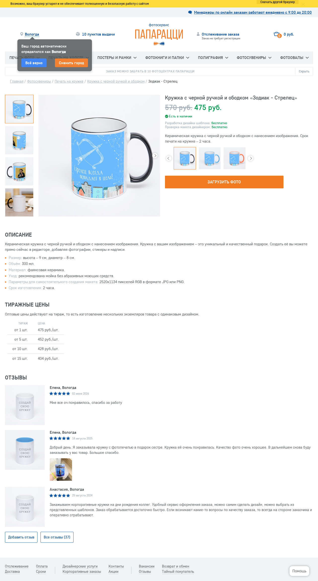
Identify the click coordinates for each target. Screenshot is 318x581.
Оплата (42, 566)
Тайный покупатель (178, 571)
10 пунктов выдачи (98, 34)
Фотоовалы (291, 57)
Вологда (32, 34)
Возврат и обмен (175, 566)
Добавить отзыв (21, 537)
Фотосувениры (251, 57)
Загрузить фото (224, 181)
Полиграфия (210, 57)
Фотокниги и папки (164, 57)
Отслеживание (17, 566)
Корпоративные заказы (82, 571)
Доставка (12, 571)
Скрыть (304, 71)
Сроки (41, 571)
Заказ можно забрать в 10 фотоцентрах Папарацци (150, 71)
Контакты (116, 566)
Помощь (299, 570)
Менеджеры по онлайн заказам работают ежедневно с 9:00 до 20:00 (253, 12)
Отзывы (145, 571)
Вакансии (147, 566)
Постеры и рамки (114, 57)
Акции (114, 571)
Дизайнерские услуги (80, 566)
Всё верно (33, 62)
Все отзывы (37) (57, 537)
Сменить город (71, 62)
